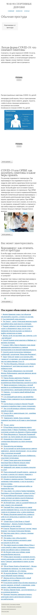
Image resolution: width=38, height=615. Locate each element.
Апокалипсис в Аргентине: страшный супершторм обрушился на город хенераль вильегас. (16, 441)
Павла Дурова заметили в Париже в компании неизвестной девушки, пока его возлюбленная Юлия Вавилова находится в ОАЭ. (19, 380)
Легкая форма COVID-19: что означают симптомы (18, 48)
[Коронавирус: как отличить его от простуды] (19, 298)
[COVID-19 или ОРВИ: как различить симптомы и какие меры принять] (19, 222)
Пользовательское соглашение (14, 606)
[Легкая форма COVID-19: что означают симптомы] (19, 120)
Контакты (3, 606)
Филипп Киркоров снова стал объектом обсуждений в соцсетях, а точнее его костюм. (17, 315)
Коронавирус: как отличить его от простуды (17, 249)
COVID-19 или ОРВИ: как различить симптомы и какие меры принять (18, 172)
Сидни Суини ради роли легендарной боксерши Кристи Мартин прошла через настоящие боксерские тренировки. (16, 462)
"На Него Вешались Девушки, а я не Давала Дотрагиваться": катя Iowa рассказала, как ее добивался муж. (18, 366)
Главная (11, 11)
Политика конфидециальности (8, 609)
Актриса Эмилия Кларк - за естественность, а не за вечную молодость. (18, 591)
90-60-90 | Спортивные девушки (19, 5)
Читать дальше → (7, 161)
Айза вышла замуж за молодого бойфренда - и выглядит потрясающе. (18, 456)
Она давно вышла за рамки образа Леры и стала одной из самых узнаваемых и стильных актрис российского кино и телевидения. (18, 547)
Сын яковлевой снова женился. (14, 319)
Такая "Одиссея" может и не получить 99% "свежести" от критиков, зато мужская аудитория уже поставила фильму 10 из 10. (18, 359)
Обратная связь (5, 611)
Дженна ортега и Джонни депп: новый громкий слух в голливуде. (16, 579)
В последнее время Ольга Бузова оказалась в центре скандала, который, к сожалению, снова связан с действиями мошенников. (19, 584)
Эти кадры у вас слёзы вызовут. (15, 538)
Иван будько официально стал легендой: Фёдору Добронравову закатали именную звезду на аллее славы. (18, 373)
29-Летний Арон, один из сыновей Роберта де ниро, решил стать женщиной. (19, 503)
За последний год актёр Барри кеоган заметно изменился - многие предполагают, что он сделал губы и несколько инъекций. (19, 450)
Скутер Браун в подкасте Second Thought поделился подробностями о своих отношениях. (18, 405)
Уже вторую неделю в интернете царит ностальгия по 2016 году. (16, 541)
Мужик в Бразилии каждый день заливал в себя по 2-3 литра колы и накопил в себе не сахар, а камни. (17, 516)
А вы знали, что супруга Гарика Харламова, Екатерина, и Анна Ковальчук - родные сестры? (18, 492)
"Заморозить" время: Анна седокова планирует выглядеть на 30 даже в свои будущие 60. (18, 420)
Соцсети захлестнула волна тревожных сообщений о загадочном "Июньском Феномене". (18, 353)
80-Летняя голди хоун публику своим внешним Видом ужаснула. (15, 553)
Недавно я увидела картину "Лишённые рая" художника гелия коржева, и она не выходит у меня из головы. (18, 481)
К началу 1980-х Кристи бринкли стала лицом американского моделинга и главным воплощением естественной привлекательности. (18, 347)
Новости (19, 11)
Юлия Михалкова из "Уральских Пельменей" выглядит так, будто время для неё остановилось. (19, 435)
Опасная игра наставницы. (13, 446)
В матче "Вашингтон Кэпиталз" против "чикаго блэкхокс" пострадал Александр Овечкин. (19, 529)
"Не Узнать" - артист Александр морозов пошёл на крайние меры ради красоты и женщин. (19, 322)
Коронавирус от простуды (10, 26)
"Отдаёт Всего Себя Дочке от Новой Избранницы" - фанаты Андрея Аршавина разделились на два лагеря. (16, 523)
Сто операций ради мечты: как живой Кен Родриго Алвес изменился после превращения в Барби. (18, 399)
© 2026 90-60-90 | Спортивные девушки (10, 604)
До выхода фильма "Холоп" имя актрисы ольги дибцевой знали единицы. (17, 574)
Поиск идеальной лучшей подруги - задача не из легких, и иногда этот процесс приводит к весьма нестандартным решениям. (18, 474)
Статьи (26, 11)
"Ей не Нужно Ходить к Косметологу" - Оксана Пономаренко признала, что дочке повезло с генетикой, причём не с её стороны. (19, 568)
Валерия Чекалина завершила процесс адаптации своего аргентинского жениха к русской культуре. (16, 596)
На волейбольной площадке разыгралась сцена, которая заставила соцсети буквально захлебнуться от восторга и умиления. (17, 497)
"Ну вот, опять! (9, 425)
